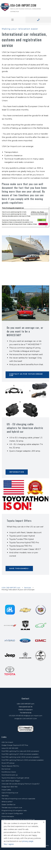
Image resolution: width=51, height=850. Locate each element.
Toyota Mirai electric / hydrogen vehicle (15, 778)
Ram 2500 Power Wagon (11, 781)
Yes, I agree (9, 844)
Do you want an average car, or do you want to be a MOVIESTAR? (25, 331)
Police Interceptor (8, 816)
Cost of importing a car (10, 793)
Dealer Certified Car (8, 804)
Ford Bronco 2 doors (9, 772)
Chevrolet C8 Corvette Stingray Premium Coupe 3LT (20, 784)
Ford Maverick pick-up (10, 775)
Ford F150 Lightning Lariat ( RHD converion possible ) (20, 757)
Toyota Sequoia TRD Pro (10, 766)
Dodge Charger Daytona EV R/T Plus (15, 745)
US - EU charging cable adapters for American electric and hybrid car (25, 427)
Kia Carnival (6, 769)
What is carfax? (7, 801)
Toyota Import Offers (19, 520)
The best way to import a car (12, 807)
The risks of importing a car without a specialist (18, 799)
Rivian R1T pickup (8, 763)
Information (16, 472)
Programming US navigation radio (14, 810)
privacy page (27, 841)
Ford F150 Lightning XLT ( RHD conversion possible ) (20, 754)
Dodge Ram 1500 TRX (9, 787)
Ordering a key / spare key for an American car (18, 819)
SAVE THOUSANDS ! (19, 568)
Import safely (6, 790)
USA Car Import (7, 742)
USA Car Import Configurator (12, 813)
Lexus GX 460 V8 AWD (10, 748)
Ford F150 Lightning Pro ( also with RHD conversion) (20, 751)
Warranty (5, 796)
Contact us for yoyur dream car (26, 374)
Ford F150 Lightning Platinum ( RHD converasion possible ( (23, 760)
